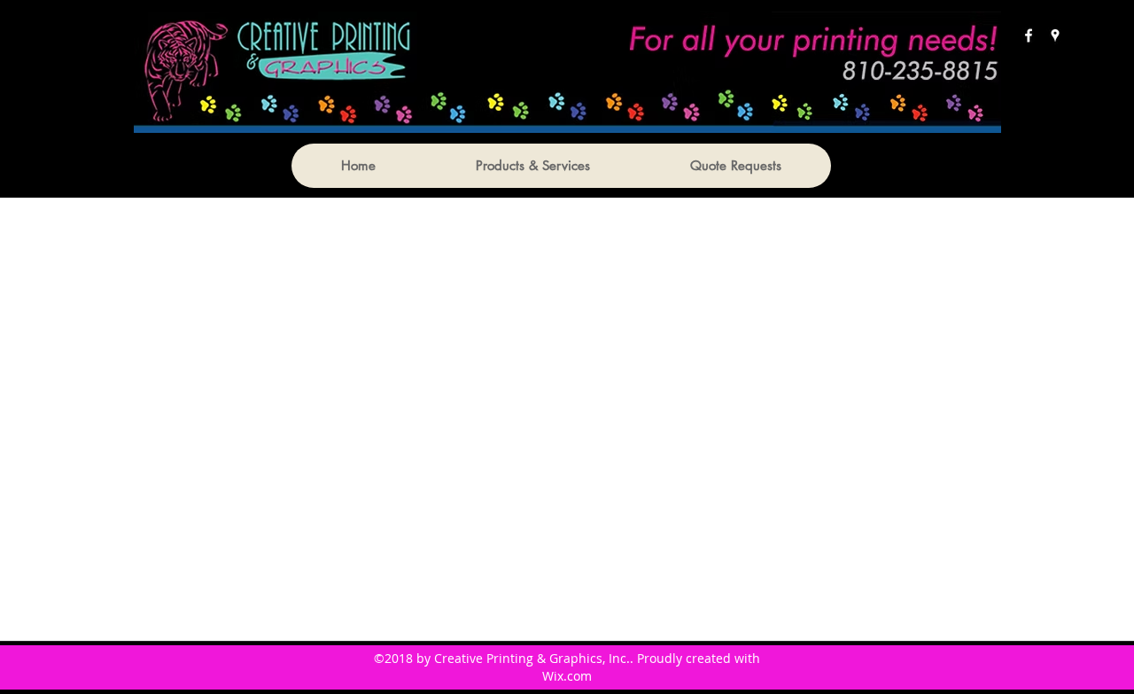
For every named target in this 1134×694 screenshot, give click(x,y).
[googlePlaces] (1055, 35)
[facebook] (1028, 35)
